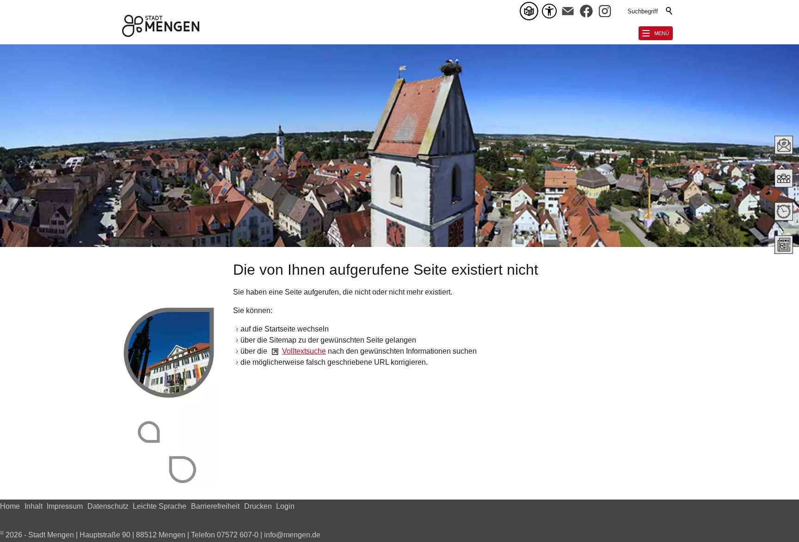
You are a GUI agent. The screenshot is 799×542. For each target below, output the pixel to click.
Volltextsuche (304, 351)
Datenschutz (108, 506)
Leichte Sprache (159, 506)
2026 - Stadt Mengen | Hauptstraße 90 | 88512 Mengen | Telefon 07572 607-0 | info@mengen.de (160, 535)
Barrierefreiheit (215, 506)
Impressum (65, 506)
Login (285, 506)
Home (10, 506)
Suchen (669, 11)
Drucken (258, 506)
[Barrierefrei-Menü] (549, 11)
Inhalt (34, 506)
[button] (568, 11)
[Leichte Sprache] (531, 11)
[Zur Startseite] (160, 26)
